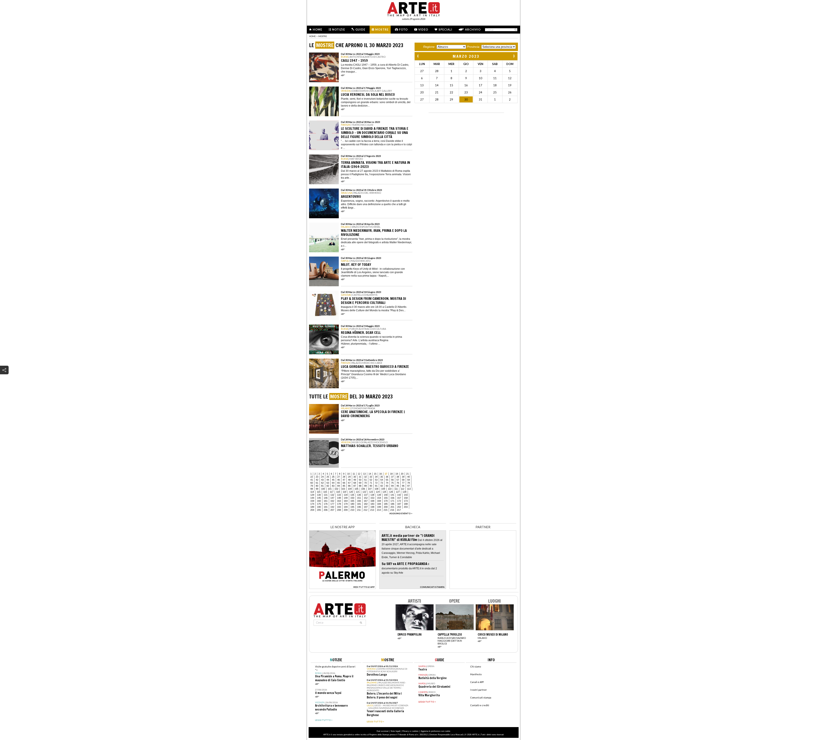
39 (403, 476)
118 (338, 492)
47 (344, 479)
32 (365, 476)
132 (332, 495)
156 (392, 498)
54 (381, 479)
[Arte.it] (413, 8)
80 (317, 486)
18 (391, 473)
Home (317, 29)
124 (378, 492)
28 (344, 476)
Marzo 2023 (466, 56)
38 (397, 476)
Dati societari (383, 731)
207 (332, 510)
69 (360, 482)
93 (387, 486)
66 (344, 482)
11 (354, 473)
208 (339, 510)
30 (354, 476)
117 (331, 492)
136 (359, 495)
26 (333, 476)
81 (322, 486)
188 (406, 504)
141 (392, 495)
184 (379, 504)
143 (406, 495)
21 (407, 473)
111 (396, 489)
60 (311, 482)
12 (359, 473)
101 (330, 489)
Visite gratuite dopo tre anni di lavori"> (335, 673)
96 (403, 486)
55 (387, 479)
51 (365, 479)
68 (354, 482)
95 (397, 486)
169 (379, 501)
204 (312, 510)
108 (376, 489)
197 (366, 507)
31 (360, 476)
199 (379, 507)
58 (403, 479)
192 (332, 507)
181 (359, 504)
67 (349, 482)
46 (338, 479)
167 (366, 501)
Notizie (338, 29)
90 (371, 486)
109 (383, 489)
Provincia (473, 46)
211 (359, 510)
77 (403, 482)
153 (372, 498)
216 (392, 510)
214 (379, 510)
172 (399, 501)
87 (354, 486)
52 (371, 479)
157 (399, 498)
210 (352, 510)
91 (376, 486)
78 (408, 482)
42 (317, 479)
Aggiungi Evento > (400, 513)
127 (398, 492)
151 (359, 498)
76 (397, 482)
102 (336, 489)
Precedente (418, 56)
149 (346, 498)
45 (333, 479)
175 (319, 504)
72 (376, 482)
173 (406, 501)
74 (387, 482)
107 (370, 489)
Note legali (395, 731)
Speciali (445, 29)
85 (344, 486)
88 (360, 486)
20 (402, 473)
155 (386, 498)
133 (339, 495)
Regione (429, 46)
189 (312, 507)
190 (319, 507)
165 (352, 501)
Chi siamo (475, 666)
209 (346, 510)
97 (408, 486)
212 (365, 510)
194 (346, 507)
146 (326, 498)
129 (312, 495)
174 (312, 504)
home (312, 36)
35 (381, 476)
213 (372, 510)
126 (391, 492)
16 (380, 473)
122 (364, 492)
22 (311, 476)
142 (399, 495)
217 (399, 510)
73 (381, 482)
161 (326, 501)
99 (317, 489)
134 (346, 495)
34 (376, 476)
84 (338, 486)
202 (399, 507)
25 (327, 476)
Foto (403, 29)
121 (358, 492)
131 (326, 495)
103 (343, 489)
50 (360, 479)
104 (350, 489)
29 (349, 476)
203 (406, 507)
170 (386, 501)
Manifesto (476, 674)
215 (385, 510)
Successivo (514, 56)
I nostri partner (478, 689)
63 (327, 482)
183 (372, 504)
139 (379, 495)
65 (338, 482)
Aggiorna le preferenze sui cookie (435, 731)
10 (348, 473)
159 (312, 501)
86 (349, 486)
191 (326, 507)
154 (379, 498)
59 (408, 479)
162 (332, 501)
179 (346, 504)
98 (311, 489)
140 (386, 495)
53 (376, 479)
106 (363, 489)
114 (312, 492)
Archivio (473, 29)
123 (371, 492)
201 (392, 507)
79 (311, 486)
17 (386, 473)
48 (349, 479)
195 (352, 507)
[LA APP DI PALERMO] (342, 587)
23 (317, 476)
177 (332, 504)
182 (366, 504)
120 (351, 492)
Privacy (405, 731)
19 (396, 473)
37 (392, 476)
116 (325, 492)
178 (339, 504)
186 (392, 504)
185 (386, 504)
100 (323, 489)
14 (369, 473)
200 (386, 507)
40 (408, 476)
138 (372, 495)
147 (332, 498)
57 (397, 479)
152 (366, 498)
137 (366, 495)
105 (356, 489)
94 (392, 486)
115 (318, 492)
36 (387, 476)
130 (319, 495)
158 (406, 498)
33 (371, 476)
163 (339, 501)
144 (312, 498)
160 (319, 501)
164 (346, 501)
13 (364, 473)
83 (333, 486)
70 (365, 482)
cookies (415, 731)
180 (352, 504)
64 (333, 482)
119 (344, 492)
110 (390, 489)
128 (404, 492)
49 (354, 479)
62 (322, 482)
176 (326, 504)
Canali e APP (477, 682)
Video (423, 29)
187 (399, 504)
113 (409, 489)
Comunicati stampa (480, 697)
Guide (360, 29)
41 (311, 479)
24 (322, 476)
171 (392, 501)
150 (352, 498)
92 (381, 486)
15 (375, 473)
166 (359, 501)
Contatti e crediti (479, 705)
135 (352, 495)
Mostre (382, 29)
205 (319, 510)
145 (319, 498)
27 (338, 476)
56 (392, 479)
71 (371, 482)
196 (359, 507)
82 (327, 486)
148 (339, 498)
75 (392, 482)
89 (365, 486)
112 (402, 489)
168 (372, 501)
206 (326, 510)
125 (384, 492)
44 (327, 479)
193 (339, 507)
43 (322, 479)
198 (372, 507)
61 (317, 482)
